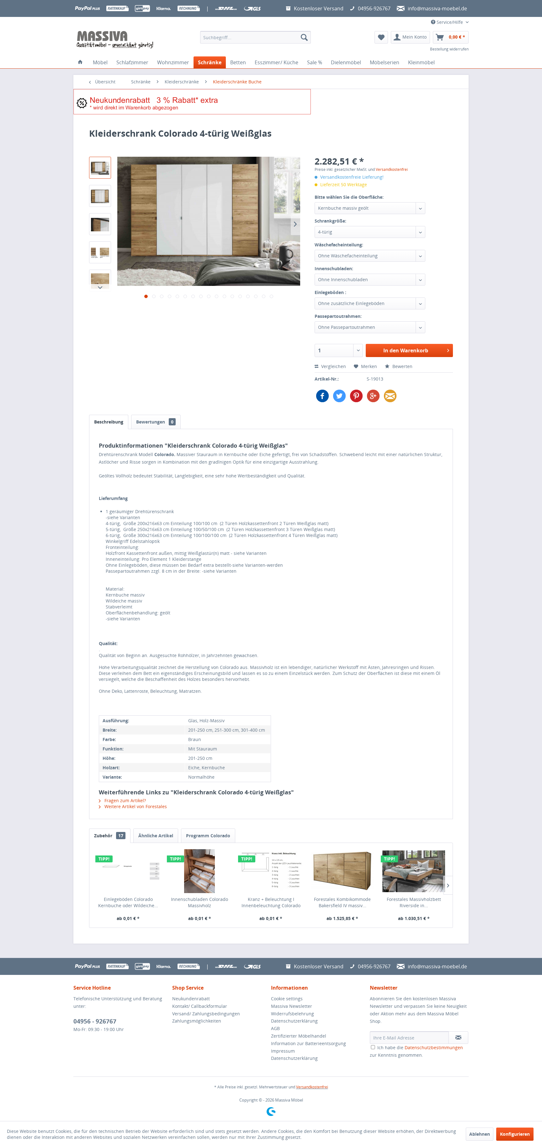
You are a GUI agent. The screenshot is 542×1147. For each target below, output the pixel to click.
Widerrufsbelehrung (292, 1014)
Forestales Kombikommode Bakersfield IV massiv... (342, 902)
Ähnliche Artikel (155, 836)
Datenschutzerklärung (294, 1021)
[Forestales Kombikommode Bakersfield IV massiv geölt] (342, 871)
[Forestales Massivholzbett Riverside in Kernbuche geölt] (413, 871)
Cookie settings (287, 999)
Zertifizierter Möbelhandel (298, 1036)
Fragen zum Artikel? (124, 800)
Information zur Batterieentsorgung (308, 1043)
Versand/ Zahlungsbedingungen (206, 1014)
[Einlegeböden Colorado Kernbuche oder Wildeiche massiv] (128, 871)
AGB (275, 1028)
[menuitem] (255, 37)
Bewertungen (154, 422)
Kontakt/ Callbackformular (199, 1006)
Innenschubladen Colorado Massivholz (199, 902)
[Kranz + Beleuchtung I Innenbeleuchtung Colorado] (271, 871)
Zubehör (108, 836)
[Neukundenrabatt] (271, 101)
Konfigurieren (515, 1134)
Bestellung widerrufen (449, 49)
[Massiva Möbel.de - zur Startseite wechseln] (115, 39)
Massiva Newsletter (291, 1006)
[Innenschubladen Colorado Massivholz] (199, 871)
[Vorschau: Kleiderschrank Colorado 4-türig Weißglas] (100, 168)
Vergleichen (333, 366)
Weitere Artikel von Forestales (135, 806)
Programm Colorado (208, 836)
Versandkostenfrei (392, 169)
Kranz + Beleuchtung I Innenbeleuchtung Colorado (271, 902)
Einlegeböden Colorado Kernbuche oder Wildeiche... (128, 902)
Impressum (283, 1051)
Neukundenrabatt (191, 999)
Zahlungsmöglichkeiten (196, 1021)
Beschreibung (108, 422)
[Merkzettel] (381, 37)
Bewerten (401, 366)
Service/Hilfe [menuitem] (449, 22)
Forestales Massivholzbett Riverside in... (414, 902)
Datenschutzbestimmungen (434, 1047)
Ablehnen (479, 1134)
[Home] (80, 62)
